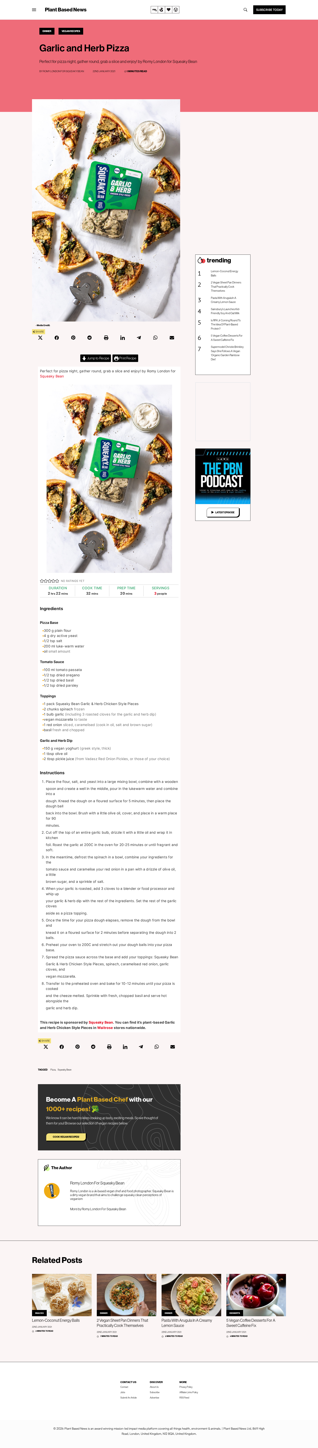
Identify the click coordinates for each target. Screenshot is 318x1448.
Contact (124, 1386)
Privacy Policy (185, 1386)
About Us (154, 1386)
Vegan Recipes (71, 31)
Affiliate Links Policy (188, 1392)
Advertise (154, 1397)
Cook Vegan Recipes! (66, 1136)
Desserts (234, 1313)
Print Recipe (128, 358)
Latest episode (224, 512)
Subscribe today (269, 10)
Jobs (122, 1392)
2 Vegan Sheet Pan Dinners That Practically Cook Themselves (226, 286)
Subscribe (155, 1392)
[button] (42, 581)
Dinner (47, 31)
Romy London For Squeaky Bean (63, 71)
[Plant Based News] (34, 10)
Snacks (39, 1313)
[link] (165, 9)
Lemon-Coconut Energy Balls (224, 273)
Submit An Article (128, 1397)
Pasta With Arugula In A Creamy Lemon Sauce (223, 300)
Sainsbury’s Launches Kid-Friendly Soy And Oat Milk (225, 311)
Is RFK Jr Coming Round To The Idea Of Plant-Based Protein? (226, 324)
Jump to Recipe (97, 358)
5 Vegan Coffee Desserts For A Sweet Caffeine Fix (227, 338)
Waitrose (105, 1028)
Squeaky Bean (52, 376)
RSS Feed (184, 1397)
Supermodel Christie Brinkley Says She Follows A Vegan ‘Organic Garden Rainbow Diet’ (227, 353)
